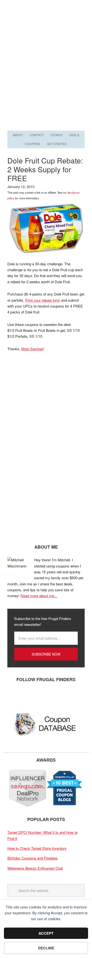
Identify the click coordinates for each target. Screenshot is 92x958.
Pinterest (43, 695)
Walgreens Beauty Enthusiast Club (35, 868)
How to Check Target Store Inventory (37, 848)
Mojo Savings (32, 348)
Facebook (13, 695)
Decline (46, 948)
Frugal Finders (46, 24)
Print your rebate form (42, 300)
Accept (46, 933)
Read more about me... (38, 595)
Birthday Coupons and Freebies (32, 858)
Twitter (28, 695)
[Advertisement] (46, 81)
